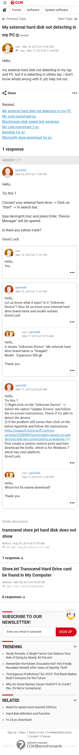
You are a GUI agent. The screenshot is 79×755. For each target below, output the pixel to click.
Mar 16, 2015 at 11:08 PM (31, 174)
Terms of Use (36, 732)
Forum (16, 10)
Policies (45, 736)
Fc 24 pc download (19, 719)
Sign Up (12, 732)
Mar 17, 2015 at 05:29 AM (31, 389)
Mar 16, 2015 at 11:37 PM (31, 255)
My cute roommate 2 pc (20, 127)
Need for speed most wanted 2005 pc (31, 707)
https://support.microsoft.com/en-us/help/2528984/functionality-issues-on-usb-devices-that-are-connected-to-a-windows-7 (38, 435)
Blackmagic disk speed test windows (30, 122)
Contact (33, 736)
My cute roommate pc (19, 116)
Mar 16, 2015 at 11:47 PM (31, 291)
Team (22, 732)
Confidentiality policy (59, 732)
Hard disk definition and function (28, 713)
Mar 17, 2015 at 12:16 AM (38, 336)
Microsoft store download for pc (27, 137)
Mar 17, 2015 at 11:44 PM (42, 50)
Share (12, 93)
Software (33, 10)
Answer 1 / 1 (11, 160)
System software (56, 10)
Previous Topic (16, 19)
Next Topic (65, 19)
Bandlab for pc (13, 132)
